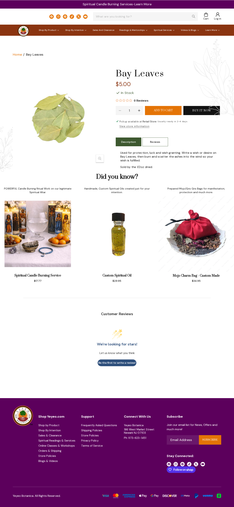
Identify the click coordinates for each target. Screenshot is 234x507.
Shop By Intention (49, 430)
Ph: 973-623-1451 (135, 438)
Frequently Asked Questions (99, 425)
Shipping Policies (91, 430)
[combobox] (145, 16)
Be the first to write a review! (117, 363)
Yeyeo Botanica (134, 425)
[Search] (194, 16)
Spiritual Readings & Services (56, 440)
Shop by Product (48, 425)
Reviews (155, 142)
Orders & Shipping (49, 450)
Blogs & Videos (48, 461)
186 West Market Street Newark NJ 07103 (139, 431)
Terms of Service (92, 445)
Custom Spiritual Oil (117, 276)
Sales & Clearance (50, 435)
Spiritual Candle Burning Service (37, 276)
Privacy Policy (90, 440)
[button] (206, 16)
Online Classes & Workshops (56, 445)
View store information (134, 126)
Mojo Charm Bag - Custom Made (196, 276)
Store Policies (47, 456)
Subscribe (210, 440)
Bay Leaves (35, 54)
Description (128, 142)
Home (17, 54)
